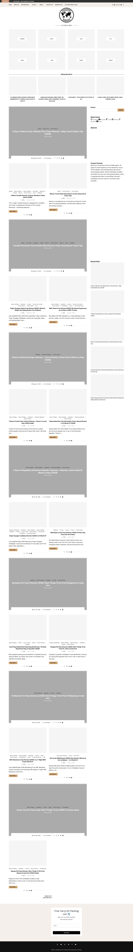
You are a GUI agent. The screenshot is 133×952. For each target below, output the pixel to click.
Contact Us (49, 4)
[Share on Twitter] (59, 158)
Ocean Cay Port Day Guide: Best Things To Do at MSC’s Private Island (48, 810)
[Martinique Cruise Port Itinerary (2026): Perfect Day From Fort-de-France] (68, 514)
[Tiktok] (116, 5)
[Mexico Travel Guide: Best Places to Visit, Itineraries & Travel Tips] (68, 176)
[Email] (121, 5)
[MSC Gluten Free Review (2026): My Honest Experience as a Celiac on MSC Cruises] (68, 288)
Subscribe (66, 932)
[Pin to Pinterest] (61, 158)
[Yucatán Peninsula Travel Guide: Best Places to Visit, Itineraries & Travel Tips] (107, 357)
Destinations (25, 4)
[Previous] (10, 1)
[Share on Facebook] (57, 158)
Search (93, 107)
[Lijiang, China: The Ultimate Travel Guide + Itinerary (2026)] (110, 85)
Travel (41, 4)
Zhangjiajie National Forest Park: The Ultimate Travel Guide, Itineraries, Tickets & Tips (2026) (52, 99)
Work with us (58, 4)
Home (10, 4)
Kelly (50, 136)
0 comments (48, 158)
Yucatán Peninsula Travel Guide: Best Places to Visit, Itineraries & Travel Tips (48, 245)
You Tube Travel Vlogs (71, 4)
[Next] (12, 1)
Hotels (34, 4)
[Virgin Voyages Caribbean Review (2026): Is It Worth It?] (28, 514)
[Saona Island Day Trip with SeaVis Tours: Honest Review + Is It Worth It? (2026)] (68, 401)
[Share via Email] (63, 158)
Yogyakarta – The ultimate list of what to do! (25, 1)
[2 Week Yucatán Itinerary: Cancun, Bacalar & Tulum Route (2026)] (28, 176)
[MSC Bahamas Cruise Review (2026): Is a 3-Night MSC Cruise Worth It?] (28, 740)
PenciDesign (79, 949)
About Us (16, 4)
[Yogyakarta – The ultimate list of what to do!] (81, 85)
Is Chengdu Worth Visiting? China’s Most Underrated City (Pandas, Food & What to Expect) (22, 99)
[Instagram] (112, 5)
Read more (12, 211)
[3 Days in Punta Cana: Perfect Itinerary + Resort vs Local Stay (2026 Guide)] (28, 401)
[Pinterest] (68, 944)
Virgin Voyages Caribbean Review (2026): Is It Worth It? (27, 536)
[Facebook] (119, 5)
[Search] (123, 5)
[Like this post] (55, 158)
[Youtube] (114, 5)
